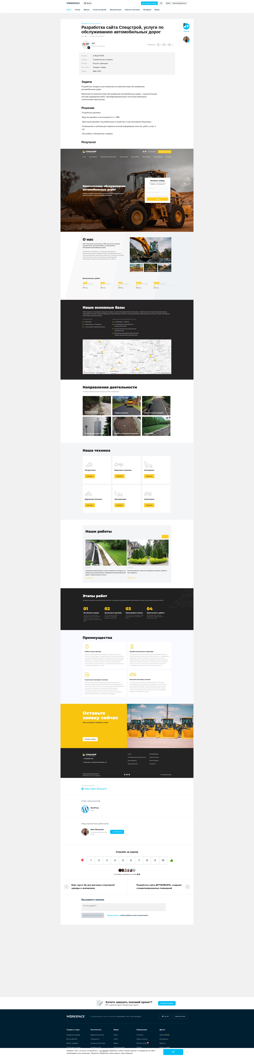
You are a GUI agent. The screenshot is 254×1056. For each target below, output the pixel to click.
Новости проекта (142, 1039)
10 (163, 859)
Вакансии (163, 1043)
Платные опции (142, 1043)
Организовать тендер (149, 3)
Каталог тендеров (72, 1043)
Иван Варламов (97, 829)
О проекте (140, 1035)
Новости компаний (132, 10)
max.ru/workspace (135, 1016)
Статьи (77, 10)
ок (173, 1052)
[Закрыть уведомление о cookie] (187, 1052)
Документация (115, 10)
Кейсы (68, 10)
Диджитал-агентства (97, 1035)
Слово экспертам (99, 10)
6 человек (118, 874)
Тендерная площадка (73, 1035)
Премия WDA (164, 1035)
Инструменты (164, 1039)
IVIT (93, 43)
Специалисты (95, 1039)
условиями (104, 1051)
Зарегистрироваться (179, 3)
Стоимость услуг (96, 1047)
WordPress (94, 808)
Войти (168, 3)
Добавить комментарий (92, 915)
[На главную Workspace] (75, 1016)
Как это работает (71, 1039)
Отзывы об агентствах (98, 1043)
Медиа (88, 3)
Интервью (147, 10)
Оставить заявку (167, 1003)
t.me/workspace (120, 1016)
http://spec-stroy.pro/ (95, 788)
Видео (157, 10)
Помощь (139, 1047)
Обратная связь (180, 1016)
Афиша (86, 10)
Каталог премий (165, 1047)
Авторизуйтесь (113, 915)
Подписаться (118, 832)
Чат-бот (166, 1016)
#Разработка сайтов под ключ (91, 23)
